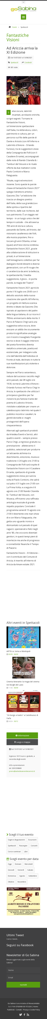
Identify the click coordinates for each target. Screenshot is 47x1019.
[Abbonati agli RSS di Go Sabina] (28, 1014)
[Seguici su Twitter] (20, 1014)
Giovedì (11, 870)
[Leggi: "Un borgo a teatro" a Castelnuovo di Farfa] (23, 712)
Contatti (19, 1010)
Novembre (22, 882)
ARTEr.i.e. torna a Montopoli (18, 651)
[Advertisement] (23, 597)
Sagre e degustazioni (16, 839)
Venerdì (21, 870)
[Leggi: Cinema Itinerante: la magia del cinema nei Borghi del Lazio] (23, 679)
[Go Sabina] (9, 27)
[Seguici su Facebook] (24, 1014)
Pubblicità (10, 1010)
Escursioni (32, 839)
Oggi (9, 864)
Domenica (12, 876)
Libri (26, 851)
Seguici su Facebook (20, 945)
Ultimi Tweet (15, 935)
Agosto (22, 876)
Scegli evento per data (24, 859)
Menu (23, 17)
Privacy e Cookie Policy (31, 1010)
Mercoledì (29, 864)
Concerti (34, 845)
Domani (18, 864)
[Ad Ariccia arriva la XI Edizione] (23, 90)
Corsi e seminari (14, 851)
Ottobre (11, 882)
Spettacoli (12, 845)
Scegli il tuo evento (20, 834)
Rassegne (23, 845)
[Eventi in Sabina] (23, 2)
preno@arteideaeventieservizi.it (22, 771)
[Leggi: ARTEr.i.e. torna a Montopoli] (23, 649)
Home (35, 1006)
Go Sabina (11, 1003)
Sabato (30, 870)
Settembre (32, 876)
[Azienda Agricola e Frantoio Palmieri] (23, 915)
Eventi (14, 27)
